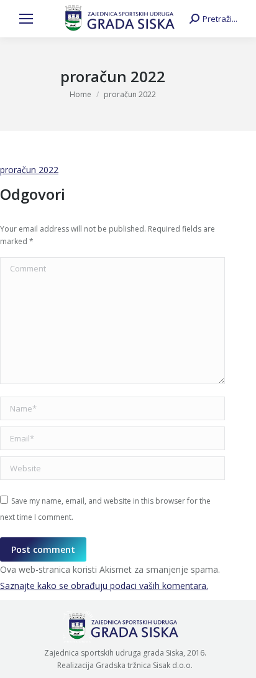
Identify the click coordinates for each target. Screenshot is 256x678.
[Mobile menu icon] (26, 18)
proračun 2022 (29, 170)
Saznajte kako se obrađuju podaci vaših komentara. (104, 585)
